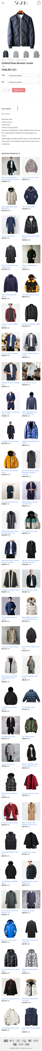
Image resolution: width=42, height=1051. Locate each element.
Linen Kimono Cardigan (9, 353)
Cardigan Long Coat (8, 736)
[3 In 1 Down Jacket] (31, 195)
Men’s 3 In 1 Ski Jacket (9, 940)
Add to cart (18, 90)
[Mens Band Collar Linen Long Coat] (31, 929)
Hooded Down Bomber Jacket (9, 708)
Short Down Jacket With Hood (10, 471)
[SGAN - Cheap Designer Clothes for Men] (21, 3)
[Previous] (5, 29)
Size (3, 82)
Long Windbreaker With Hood (30, 677)
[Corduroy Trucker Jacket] (31, 166)
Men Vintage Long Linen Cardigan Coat (30, 503)
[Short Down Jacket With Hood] (11, 459)
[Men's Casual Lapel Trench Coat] (31, 635)
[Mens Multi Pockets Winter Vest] (31, 1016)
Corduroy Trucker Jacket (30, 177)
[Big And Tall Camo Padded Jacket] (31, 225)
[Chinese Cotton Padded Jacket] (11, 313)
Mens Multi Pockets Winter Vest (31, 1029)
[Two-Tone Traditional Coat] (11, 987)
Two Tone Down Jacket (29, 531)
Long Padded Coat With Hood (9, 882)
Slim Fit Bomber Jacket (29, 590)
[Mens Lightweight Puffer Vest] (11, 841)
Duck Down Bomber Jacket (31, 324)
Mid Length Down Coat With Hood (9, 208)
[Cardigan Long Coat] (11, 725)
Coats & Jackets (21, 60)
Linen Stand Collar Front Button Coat (10, 911)
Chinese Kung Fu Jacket (9, 823)
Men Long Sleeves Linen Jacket (30, 266)
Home (4, 60)
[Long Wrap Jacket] (31, 899)
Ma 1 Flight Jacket (28, 736)
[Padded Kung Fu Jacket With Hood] (31, 870)
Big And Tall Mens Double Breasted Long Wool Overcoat (30, 472)
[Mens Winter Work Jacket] (11, 1016)
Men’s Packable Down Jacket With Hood (29, 413)
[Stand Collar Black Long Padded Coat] (11, 254)
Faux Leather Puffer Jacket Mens (10, 970)
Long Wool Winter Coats (10, 441)
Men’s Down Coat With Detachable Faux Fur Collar (9, 678)
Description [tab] (6, 109)
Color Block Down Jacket (30, 295)
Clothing (11, 60)
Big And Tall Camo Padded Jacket (31, 237)
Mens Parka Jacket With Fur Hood (30, 999)
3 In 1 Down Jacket (28, 207)
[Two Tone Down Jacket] (31, 520)
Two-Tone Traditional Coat (10, 999)
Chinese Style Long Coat (10, 502)
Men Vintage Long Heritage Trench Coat (11, 413)
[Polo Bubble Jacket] (31, 696)
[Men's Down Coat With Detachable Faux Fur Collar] (11, 665)
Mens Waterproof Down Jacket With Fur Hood (30, 618)
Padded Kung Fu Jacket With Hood (30, 882)
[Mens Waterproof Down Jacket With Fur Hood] (31, 606)
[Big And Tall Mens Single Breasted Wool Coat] (11, 520)
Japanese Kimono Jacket (30, 793)
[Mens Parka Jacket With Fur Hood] (31, 987)
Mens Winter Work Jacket (10, 1028)
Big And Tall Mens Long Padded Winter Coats (29, 765)
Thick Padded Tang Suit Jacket (9, 618)
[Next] (37, 29)
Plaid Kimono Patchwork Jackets (30, 354)
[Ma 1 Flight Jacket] (31, 725)
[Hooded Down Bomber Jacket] (11, 696)
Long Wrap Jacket (28, 911)
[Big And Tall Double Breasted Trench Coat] (31, 811)
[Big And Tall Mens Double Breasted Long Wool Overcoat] (31, 459)
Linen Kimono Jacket (29, 383)
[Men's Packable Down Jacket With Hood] (31, 400)
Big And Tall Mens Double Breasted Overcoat (30, 561)
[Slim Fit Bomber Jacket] (31, 578)
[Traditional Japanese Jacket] (11, 578)
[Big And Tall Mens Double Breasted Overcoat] (31, 549)
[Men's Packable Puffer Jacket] (11, 283)
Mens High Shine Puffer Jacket (30, 970)
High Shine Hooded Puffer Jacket (31, 442)
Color (3, 75)
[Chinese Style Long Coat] (11, 490)
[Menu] (3, 3)
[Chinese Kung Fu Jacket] (11, 811)
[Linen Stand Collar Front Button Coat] (11, 899)
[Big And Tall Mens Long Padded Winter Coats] (31, 753)
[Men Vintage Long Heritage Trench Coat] (11, 400)
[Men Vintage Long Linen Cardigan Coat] (31, 490)
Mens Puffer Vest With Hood (9, 794)
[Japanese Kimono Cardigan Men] (11, 371)
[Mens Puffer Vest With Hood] (11, 782)
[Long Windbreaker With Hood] (31, 665)
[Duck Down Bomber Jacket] (31, 313)
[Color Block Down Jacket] (31, 283)
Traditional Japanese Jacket (11, 590)
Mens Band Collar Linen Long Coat (30, 941)
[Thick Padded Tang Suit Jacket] (11, 606)
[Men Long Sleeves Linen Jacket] (31, 254)
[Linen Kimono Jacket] (31, 371)
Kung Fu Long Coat (8, 236)
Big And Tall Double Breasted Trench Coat (29, 823)
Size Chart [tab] (6, 114)
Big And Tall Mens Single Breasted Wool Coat (10, 532)
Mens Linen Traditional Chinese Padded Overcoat (10, 178)
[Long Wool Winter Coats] (11, 430)
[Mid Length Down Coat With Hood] (11, 195)
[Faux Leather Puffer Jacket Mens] (11, 958)
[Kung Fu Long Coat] (11, 225)
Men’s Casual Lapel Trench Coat (31, 647)
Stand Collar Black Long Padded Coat (9, 266)
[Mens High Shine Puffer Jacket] (31, 958)
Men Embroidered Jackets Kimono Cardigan (10, 561)
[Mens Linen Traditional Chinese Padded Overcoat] (11, 166)
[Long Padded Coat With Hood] (11, 870)
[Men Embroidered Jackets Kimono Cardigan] (11, 549)
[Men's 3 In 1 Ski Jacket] (11, 929)
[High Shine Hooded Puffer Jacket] (31, 430)
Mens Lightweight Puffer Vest (10, 853)
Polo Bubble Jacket (28, 707)
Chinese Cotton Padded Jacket (9, 325)
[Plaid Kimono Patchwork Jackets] (31, 342)
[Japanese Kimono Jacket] (31, 782)
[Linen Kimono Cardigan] (11, 342)
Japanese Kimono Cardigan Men (11, 383)
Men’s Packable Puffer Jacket (9, 295)
